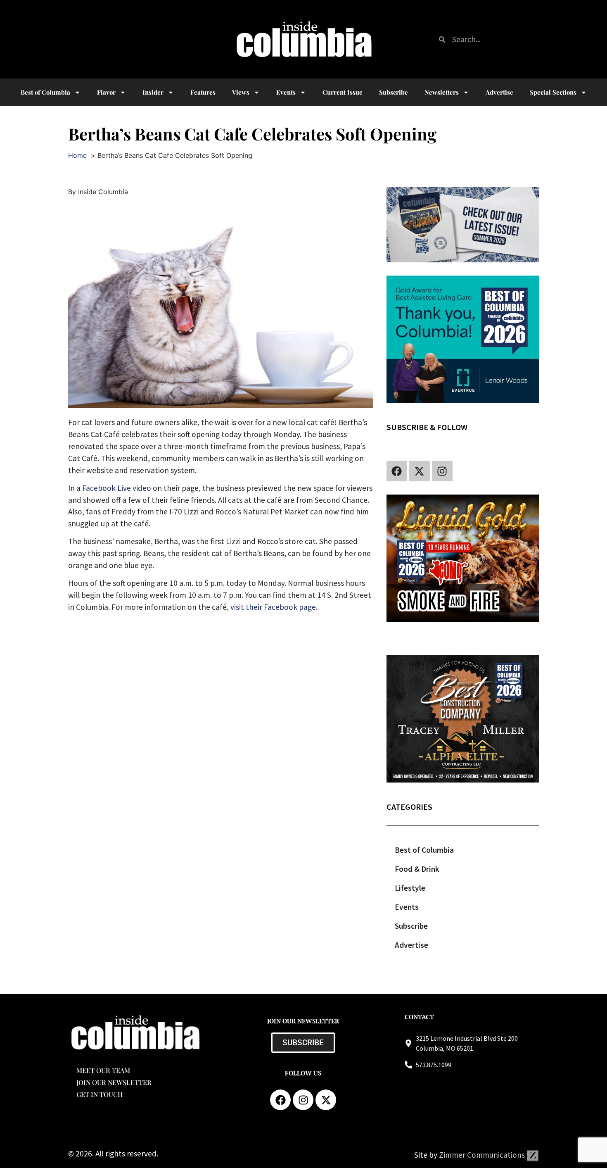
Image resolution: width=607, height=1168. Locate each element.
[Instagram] (442, 471)
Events (286, 92)
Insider (153, 92)
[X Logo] (419, 471)
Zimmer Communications (482, 1155)
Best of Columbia (424, 850)
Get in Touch (99, 1094)
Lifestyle (410, 888)
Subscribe (393, 92)
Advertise (499, 92)
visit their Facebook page (273, 607)
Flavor (106, 92)
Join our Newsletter (114, 1082)
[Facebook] (396, 471)
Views (240, 92)
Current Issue (342, 92)
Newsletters (441, 92)
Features (203, 92)
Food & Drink (417, 869)
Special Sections (553, 92)
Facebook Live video (116, 488)
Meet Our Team (103, 1070)
